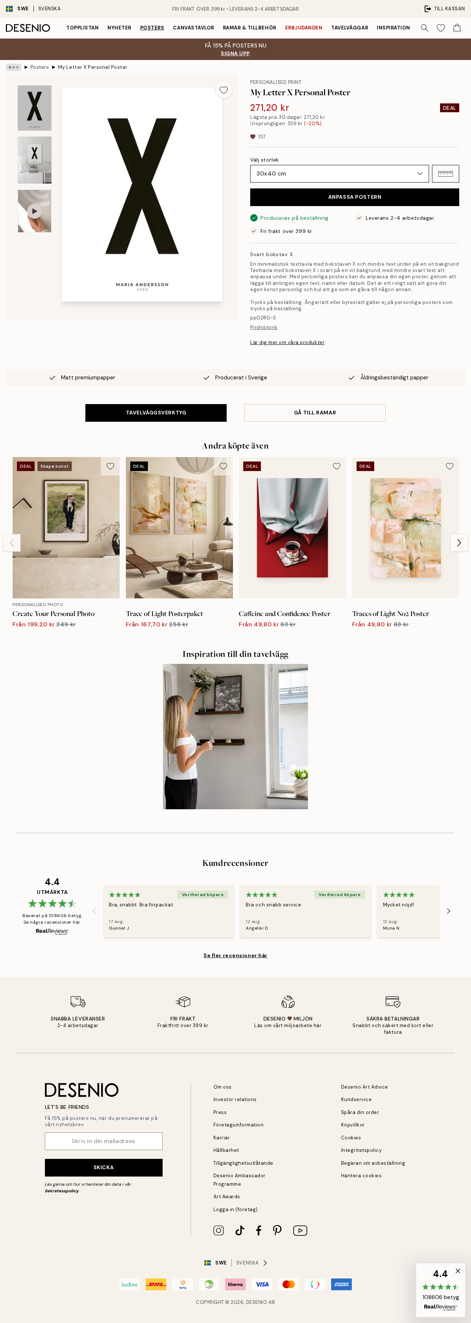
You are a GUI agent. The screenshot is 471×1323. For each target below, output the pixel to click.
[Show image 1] (35, 108)
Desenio (257, 1302)
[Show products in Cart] (457, 28)
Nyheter (119, 28)
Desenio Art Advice (364, 1087)
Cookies (351, 1138)
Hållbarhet (226, 1150)
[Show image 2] (35, 160)
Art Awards (226, 1196)
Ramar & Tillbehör (249, 28)
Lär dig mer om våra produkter (287, 342)
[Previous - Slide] (12, 543)
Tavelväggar (349, 28)
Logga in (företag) (235, 1209)
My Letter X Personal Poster (93, 67)
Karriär (221, 1138)
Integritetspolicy (361, 1150)
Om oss (222, 1087)
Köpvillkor (353, 1125)
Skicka (103, 1167)
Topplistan (82, 28)
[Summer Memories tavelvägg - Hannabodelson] (235, 736)
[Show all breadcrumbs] (13, 67)
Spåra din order (360, 1112)
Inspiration (393, 28)
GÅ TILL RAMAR (315, 412)
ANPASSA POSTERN (354, 197)
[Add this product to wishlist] (224, 89)
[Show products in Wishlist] (441, 28)
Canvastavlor (193, 28)
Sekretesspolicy (62, 1191)
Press (220, 1112)
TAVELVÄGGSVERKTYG (156, 412)
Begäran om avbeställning (373, 1163)
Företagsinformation (238, 1125)
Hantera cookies (361, 1175)
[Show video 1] (35, 211)
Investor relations (235, 1099)
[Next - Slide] (459, 543)
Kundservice (356, 1099)
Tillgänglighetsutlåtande (243, 1163)
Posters (152, 28)
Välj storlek (264, 159)
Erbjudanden (304, 28)
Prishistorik (263, 327)
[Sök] (425, 28)
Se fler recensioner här (235, 955)
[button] (445, 174)
